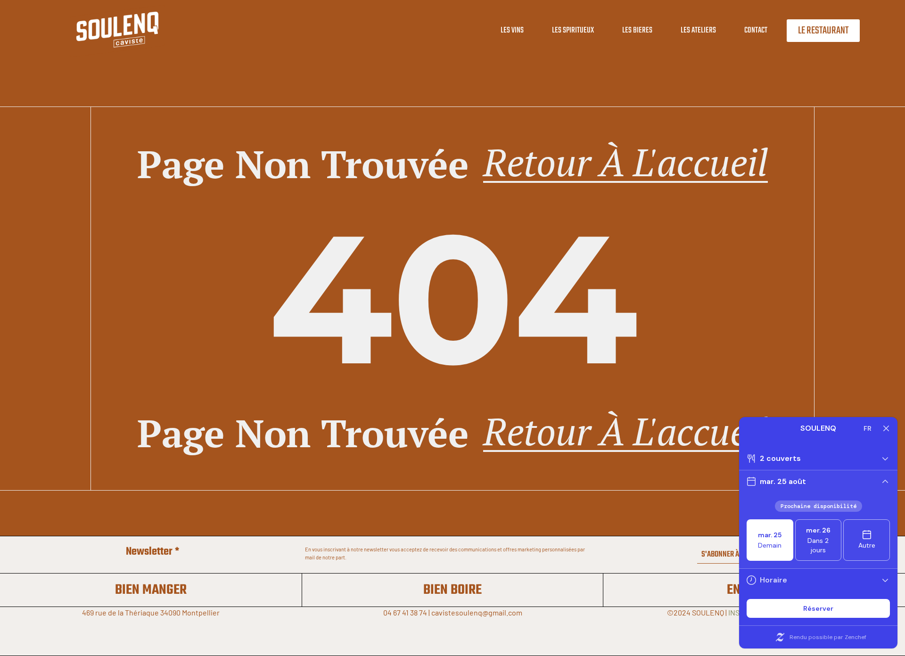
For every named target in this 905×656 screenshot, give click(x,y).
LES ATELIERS (698, 30)
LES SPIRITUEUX (573, 30)
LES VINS (512, 30)
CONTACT (755, 30)
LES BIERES (637, 30)
